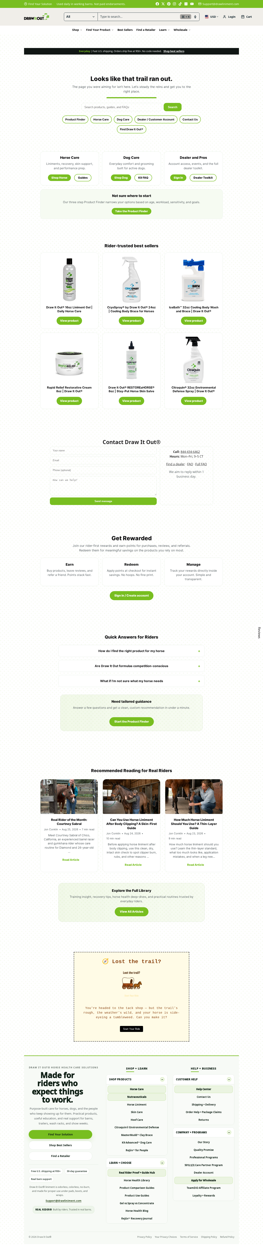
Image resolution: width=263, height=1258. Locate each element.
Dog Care (123, 119)
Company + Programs (191, 1132)
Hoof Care (137, 1120)
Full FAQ (201, 464)
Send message (103, 501)
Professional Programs (204, 1157)
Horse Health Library (137, 1180)
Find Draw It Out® (131, 129)
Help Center (203, 1089)
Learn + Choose (120, 1163)
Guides (83, 177)
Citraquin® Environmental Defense (137, 1127)
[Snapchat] (186, 4)
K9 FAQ (143, 177)
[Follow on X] (163, 4)
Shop (75, 30)
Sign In (178, 177)
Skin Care (137, 1112)
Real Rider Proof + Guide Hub (137, 1172)
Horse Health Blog (137, 1211)
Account (229, 17)
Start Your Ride (131, 1028)
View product (69, 320)
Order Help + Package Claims (203, 1112)
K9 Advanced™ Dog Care (137, 1142)
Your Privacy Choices (166, 1237)
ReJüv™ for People (137, 1150)
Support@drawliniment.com (221, 4)
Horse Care (101, 119)
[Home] (36, 16)
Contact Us (190, 119)
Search (172, 107)
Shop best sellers (173, 51)
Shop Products (120, 1079)
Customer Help (187, 1079)
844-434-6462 (190, 452)
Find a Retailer (145, 30)
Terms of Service (189, 1237)
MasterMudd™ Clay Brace (137, 1135)
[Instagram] (174, 4)
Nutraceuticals (136, 1097)
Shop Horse (59, 177)
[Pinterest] (169, 4)
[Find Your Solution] (38, 4)
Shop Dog (121, 177)
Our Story (204, 1142)
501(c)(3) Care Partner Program (204, 1165)
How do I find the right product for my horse (131, 651)
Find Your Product (98, 30)
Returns (204, 1120)
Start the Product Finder (131, 721)
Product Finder (75, 119)
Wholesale (180, 30)
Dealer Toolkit (203, 177)
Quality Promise (204, 1150)
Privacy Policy (144, 1237)
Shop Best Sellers (60, 1145)
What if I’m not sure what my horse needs (131, 681)
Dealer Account (204, 1172)
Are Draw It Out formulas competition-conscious (131, 666)
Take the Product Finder (131, 211)
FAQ (190, 464)
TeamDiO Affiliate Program (204, 1188)
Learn (163, 30)
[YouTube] (192, 4)
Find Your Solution (60, 1134)
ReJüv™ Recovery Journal (136, 1218)
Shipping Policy (209, 1237)
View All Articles (131, 911)
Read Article (70, 859)
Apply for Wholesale (203, 1180)
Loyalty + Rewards (204, 1195)
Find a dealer (175, 464)
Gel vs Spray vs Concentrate (137, 1203)
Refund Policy (227, 1237)
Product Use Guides (137, 1195)
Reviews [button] (259, 633)
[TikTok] (180, 4)
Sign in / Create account (131, 595)
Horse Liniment (137, 1104)
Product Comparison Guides (137, 1188)
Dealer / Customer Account (155, 119)
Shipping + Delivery (204, 1104)
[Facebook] (157, 4)
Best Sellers (125, 30)
